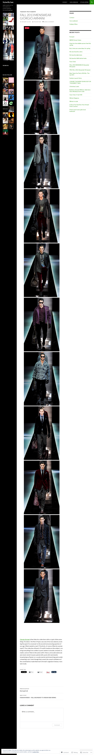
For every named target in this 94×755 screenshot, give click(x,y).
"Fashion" (23, 11)
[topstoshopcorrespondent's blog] (11, 86)
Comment (57, 725)
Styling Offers (84, 2)
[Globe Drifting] (5, 91)
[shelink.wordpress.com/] (11, 80)
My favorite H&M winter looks (78, 58)
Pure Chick (72, 61)
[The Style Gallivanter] (5, 126)
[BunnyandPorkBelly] (11, 120)
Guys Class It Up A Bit (75, 95)
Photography (31, 11)
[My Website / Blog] (11, 109)
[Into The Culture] (11, 103)
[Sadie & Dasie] (5, 120)
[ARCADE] (5, 115)
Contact (64, 2)
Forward (71, 37)
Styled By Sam (8, 2)
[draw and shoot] (11, 126)
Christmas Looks (74, 86)
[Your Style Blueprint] (5, 132)
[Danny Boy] (11, 115)
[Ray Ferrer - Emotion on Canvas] (11, 91)
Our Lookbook (74, 2)
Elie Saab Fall (24, 690)
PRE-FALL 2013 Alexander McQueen (80, 70)
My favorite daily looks (75, 55)
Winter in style (73, 101)
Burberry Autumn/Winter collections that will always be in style (80, 90)
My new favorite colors (76, 51)
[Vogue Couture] (5, 86)
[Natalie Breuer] (5, 97)
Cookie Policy (35, 752)
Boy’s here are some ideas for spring (79, 48)
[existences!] (11, 97)
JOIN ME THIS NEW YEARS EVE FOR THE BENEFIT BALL (80, 82)
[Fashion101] (5, 103)
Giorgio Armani (25, 639)
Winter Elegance (74, 98)
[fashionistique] (5, 109)
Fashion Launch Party (75, 78)
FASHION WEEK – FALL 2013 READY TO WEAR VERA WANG (38, 696)
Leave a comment (49, 21)
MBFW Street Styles (75, 40)
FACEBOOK (6, 65)
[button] (4, 15)
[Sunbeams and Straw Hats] (5, 80)
